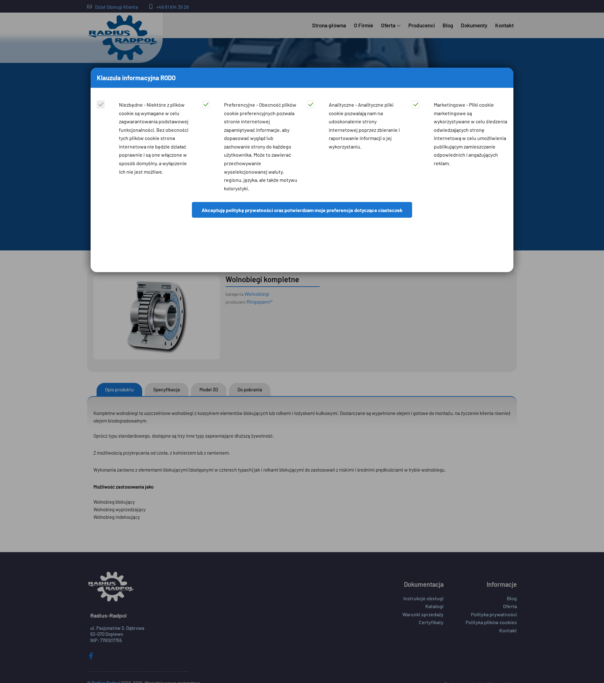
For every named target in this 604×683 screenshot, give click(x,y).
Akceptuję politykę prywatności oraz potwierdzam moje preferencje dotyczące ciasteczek (302, 210)
